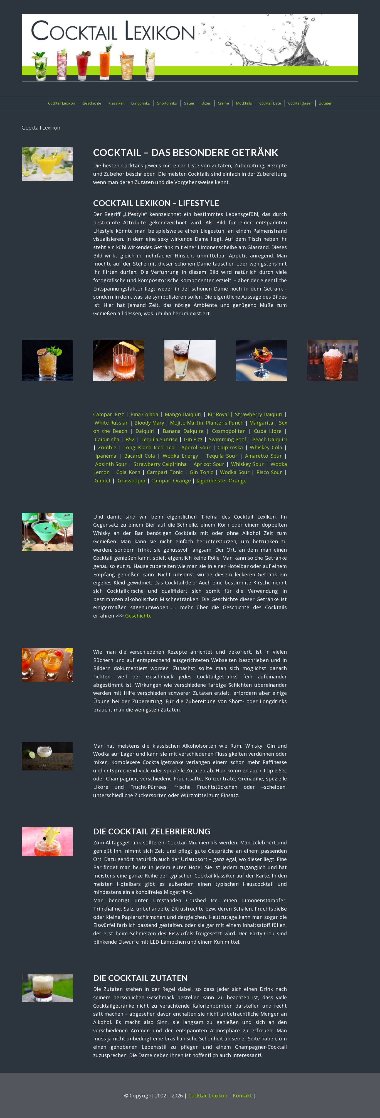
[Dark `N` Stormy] (190, 360)
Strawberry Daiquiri (259, 414)
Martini (195, 422)
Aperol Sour (196, 447)
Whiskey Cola (266, 447)
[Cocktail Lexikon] (190, 48)
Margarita (261, 422)
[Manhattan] (261, 360)
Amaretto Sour (263, 455)
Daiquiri (144, 431)
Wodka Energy (180, 455)
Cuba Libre (268, 431)
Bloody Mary (149, 422)
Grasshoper (132, 480)
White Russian (112, 422)
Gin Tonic (201, 472)
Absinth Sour (111, 464)
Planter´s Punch (224, 422)
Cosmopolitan (229, 431)
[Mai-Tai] (47, 360)
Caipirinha (107, 439)
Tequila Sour (221, 455)
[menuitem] (61, 103)
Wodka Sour (235, 472)
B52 (129, 439)
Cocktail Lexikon (207, 1095)
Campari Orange (171, 480)
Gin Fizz (193, 439)
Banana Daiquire (183, 431)
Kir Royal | (221, 414)
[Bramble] (332, 360)
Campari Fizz (108, 414)
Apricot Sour (209, 464)
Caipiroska (230, 447)
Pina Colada (144, 414)
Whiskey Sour (247, 464)
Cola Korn (128, 472)
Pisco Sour (269, 472)
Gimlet (103, 480)
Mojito (178, 422)
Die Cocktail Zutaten (140, 978)
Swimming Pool (227, 439)
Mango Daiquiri (183, 414)
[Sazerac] (118, 360)
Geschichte (138, 615)
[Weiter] (350, 356)
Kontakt (242, 1095)
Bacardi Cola (139, 455)
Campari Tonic (164, 472)
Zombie (107, 447)
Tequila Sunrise (159, 439)
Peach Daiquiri (269, 439)
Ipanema (105, 455)
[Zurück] (30, 356)
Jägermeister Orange (221, 480)
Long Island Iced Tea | (152, 447)
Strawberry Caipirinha (160, 464)
